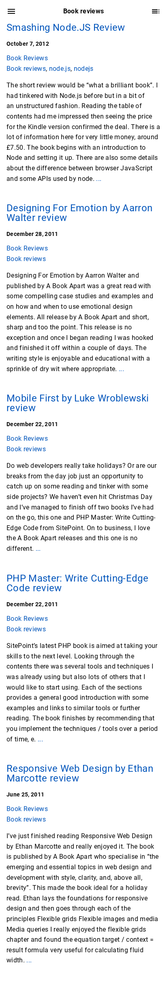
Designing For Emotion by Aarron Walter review (79, 212)
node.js (60, 68)
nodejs (84, 68)
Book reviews (26, 68)
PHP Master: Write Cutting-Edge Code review (77, 583)
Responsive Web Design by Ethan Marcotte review (79, 773)
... (98, 179)
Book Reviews (27, 58)
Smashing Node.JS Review (65, 27)
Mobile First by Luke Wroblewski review (77, 403)
